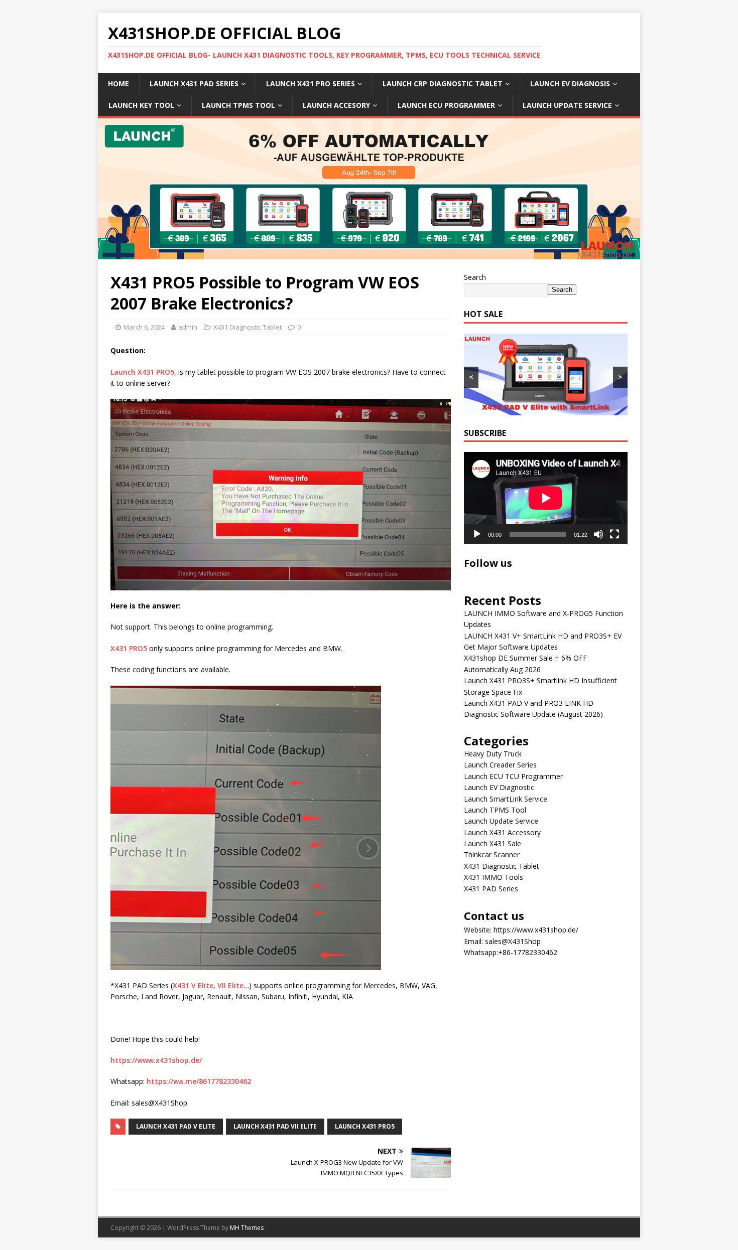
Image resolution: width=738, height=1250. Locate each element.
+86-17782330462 (527, 952)
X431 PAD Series (491, 888)
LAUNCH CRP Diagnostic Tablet (443, 83)
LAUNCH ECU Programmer (446, 105)
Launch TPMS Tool (495, 810)
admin (187, 327)
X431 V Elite (193, 985)
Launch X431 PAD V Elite (175, 1126)
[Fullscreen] (614, 534)
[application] (546, 498)
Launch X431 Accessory (502, 832)
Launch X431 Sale (492, 843)
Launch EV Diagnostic (499, 787)
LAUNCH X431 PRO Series (310, 83)
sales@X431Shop (513, 941)
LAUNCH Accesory (336, 105)
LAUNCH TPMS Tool (238, 105)
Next (627, 186)
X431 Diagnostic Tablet (247, 327)
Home (118, 83)
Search (475, 277)
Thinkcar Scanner (492, 854)
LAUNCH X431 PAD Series (194, 83)
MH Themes (247, 1227)
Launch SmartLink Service (505, 799)
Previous (110, 186)
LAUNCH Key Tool (141, 105)
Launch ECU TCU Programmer (513, 776)
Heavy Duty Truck (493, 753)
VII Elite (230, 985)
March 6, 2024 (144, 327)
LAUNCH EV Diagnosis (570, 83)
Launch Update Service (501, 821)
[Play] (477, 534)
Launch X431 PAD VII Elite (275, 1126)
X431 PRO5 (128, 648)
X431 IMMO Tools (493, 877)
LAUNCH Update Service (567, 105)
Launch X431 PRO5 (142, 372)
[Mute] (598, 534)
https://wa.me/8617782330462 (199, 1081)
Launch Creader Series (500, 764)
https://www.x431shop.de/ (156, 1060)
